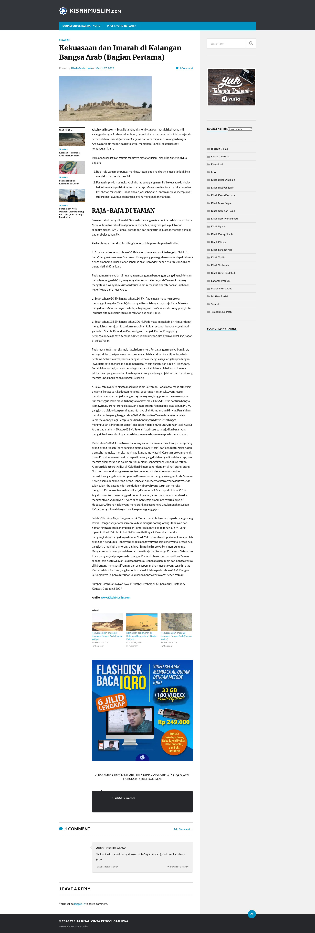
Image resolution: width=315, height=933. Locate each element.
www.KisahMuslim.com (115, 597)
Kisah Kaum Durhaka (223, 195)
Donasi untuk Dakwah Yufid (81, 26)
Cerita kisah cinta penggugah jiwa (99, 921)
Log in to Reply (179, 867)
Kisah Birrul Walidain (223, 179)
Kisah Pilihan (218, 241)
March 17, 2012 (105, 68)
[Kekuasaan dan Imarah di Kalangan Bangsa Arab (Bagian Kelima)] (142, 622)
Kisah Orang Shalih (222, 234)
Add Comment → (183, 829)
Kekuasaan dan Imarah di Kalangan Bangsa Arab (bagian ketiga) (107, 636)
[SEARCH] (251, 43)
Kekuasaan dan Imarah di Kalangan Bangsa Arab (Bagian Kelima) (141, 636)
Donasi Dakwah (220, 156)
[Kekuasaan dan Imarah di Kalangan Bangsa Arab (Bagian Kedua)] (176, 622)
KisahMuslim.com (81, 68)
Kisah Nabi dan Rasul (223, 210)
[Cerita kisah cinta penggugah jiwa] (157, 11)
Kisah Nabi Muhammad (224, 218)
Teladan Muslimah (221, 311)
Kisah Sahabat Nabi (222, 249)
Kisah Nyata (218, 226)
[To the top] (252, 914)
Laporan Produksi (221, 280)
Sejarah (64, 39)
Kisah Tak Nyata (220, 265)
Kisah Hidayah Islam (222, 187)
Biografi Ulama (219, 148)
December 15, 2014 (107, 867)
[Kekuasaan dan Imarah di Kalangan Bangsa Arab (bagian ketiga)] (107, 622)
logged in (79, 903)
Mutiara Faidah (220, 296)
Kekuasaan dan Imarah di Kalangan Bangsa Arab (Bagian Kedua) (176, 636)
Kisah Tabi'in (218, 257)
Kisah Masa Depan (221, 203)
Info (213, 171)
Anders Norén (79, 926)
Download (217, 164)
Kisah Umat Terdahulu (223, 272)
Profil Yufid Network (121, 26)
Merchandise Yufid (221, 288)
